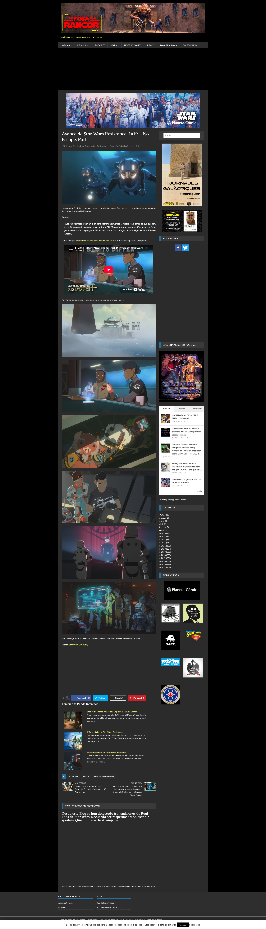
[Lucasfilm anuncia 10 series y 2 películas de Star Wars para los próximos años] (165, 435)
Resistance (104, 146)
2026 (165, 515)
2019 (166, 552)
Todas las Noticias (126, 146)
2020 (166, 549)
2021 (166, 546)
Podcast (100, 45)
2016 (166, 561)
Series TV (114, 146)
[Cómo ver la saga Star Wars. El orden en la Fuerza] (165, 486)
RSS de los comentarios (107, 907)
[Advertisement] (133, 69)
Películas (82, 45)
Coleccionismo (191, 45)
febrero (164, 527)
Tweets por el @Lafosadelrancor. (174, 499)
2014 (166, 567)
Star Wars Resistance (104, 776)
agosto (164, 518)
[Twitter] (185, 247)
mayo (163, 521)
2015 (166, 564)
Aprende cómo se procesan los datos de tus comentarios (128, 886)
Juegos (150, 45)
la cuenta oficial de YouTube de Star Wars (95, 240)
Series (113, 45)
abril (162, 524)
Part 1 (86, 776)
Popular (166, 408)
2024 (165, 536)
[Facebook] (178, 247)
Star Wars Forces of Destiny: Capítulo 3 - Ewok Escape (112, 711)
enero (163, 530)
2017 (166, 558)
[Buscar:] (181, 135)
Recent (182, 408)
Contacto (62, 907)
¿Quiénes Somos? (65, 903)
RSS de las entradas (105, 903)
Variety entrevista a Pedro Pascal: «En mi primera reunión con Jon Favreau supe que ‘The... (187, 466)
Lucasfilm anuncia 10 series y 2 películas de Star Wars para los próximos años (186, 431)
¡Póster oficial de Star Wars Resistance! (105, 732)
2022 (165, 542)
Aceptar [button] (182, 925)
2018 (166, 555)
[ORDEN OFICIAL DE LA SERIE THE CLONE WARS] (165, 421)
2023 (165, 539)
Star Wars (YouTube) (78, 644)
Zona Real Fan (167, 45)
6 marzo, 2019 (72, 146)
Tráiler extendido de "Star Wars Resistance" (107, 752)
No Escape (73, 776)
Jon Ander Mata (88, 146)
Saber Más (194, 924)
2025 (165, 533)
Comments (197, 408)
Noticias (65, 45)
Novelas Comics (132, 45)
